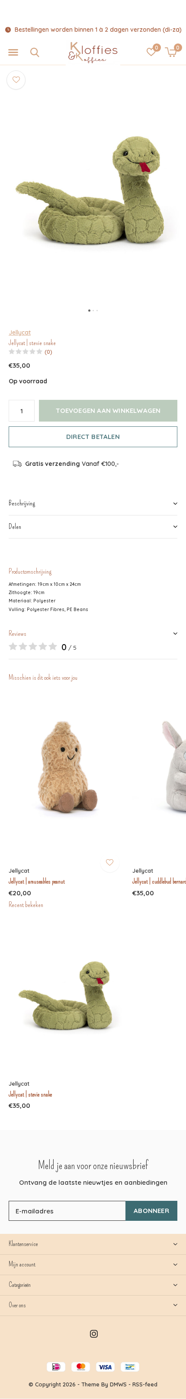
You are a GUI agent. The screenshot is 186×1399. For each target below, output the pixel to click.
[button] (13, 52)
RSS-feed (144, 1384)
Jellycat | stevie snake (30, 1094)
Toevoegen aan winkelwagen (108, 410)
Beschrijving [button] (22, 503)
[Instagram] (94, 1333)
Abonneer (151, 1210)
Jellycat (20, 332)
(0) (48, 351)
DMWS (118, 1384)
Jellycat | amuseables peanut (37, 881)
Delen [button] (15, 526)
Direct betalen (93, 436)
